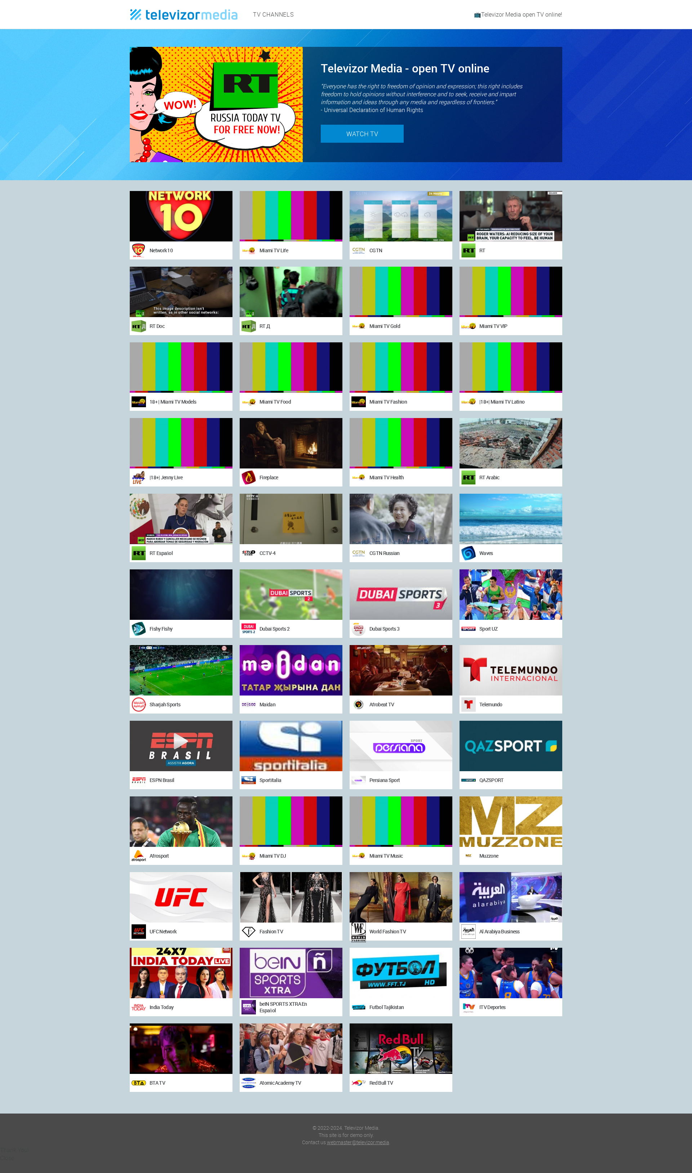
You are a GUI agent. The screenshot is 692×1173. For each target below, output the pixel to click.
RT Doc (157, 326)
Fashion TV (271, 931)
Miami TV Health (386, 477)
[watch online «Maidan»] (291, 670)
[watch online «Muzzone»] (511, 821)
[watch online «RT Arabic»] (511, 443)
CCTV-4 (267, 553)
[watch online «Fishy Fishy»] (181, 594)
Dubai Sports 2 (274, 628)
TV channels (273, 14)
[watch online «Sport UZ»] (511, 594)
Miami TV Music (386, 855)
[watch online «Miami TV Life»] (291, 216)
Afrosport (159, 855)
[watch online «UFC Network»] (181, 897)
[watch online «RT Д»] (291, 292)
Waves (486, 553)
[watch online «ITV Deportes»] (511, 973)
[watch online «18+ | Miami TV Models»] (181, 367)
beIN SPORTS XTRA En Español (283, 1007)
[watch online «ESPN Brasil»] (181, 746)
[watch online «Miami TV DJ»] (291, 821)
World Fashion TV (387, 931)
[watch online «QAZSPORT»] (511, 746)
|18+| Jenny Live (166, 477)
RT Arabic (489, 477)
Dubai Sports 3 (384, 628)
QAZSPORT (491, 780)
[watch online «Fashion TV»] (291, 897)
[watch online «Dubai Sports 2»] (291, 594)
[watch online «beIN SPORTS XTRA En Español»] (291, 973)
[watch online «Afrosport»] (181, 821)
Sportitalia (270, 780)
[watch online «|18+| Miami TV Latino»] (511, 367)
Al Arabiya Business (499, 931)
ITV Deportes (492, 1007)
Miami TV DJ (273, 855)
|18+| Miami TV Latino (501, 401)
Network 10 (161, 250)
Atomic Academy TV (280, 1082)
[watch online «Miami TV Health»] (401, 443)
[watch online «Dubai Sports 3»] (401, 594)
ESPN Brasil (162, 780)
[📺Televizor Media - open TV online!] (184, 14)
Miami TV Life (274, 250)
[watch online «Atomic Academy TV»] (291, 1048)
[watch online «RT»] (511, 216)
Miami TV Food (275, 401)
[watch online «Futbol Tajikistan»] (401, 973)
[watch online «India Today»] (181, 973)
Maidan (267, 704)
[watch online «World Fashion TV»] (401, 897)
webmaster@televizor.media (358, 1142)
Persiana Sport (384, 780)
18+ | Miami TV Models (173, 401)
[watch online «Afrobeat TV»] (401, 670)
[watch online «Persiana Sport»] (401, 746)
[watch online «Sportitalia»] (291, 746)
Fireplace (269, 477)
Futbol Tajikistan (386, 1007)
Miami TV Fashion (388, 401)
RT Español (161, 553)
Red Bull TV (381, 1082)
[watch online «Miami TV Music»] (401, 821)
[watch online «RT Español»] (181, 519)
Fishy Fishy (161, 628)
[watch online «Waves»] (511, 519)
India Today (161, 1007)
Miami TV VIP (493, 326)
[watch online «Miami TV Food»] (291, 367)
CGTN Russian (384, 553)
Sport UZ (488, 628)
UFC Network (163, 931)
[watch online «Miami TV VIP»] (511, 292)
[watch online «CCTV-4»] (291, 519)
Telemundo (490, 704)
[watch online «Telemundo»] (511, 670)
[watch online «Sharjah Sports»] (181, 670)
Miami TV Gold (384, 326)
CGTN (375, 250)
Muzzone (488, 855)
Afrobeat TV (381, 704)
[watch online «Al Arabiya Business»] (511, 897)
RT (482, 250)
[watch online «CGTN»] (401, 216)
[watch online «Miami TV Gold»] (401, 292)
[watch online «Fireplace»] (291, 443)
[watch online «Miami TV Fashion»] (401, 367)
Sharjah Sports (165, 704)
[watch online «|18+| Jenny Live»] (181, 443)
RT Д (265, 326)
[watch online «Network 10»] (181, 216)
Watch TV (362, 133)
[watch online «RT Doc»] (181, 292)
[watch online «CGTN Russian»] (401, 519)
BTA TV (157, 1082)
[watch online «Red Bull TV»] (401, 1048)
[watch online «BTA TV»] (181, 1048)
